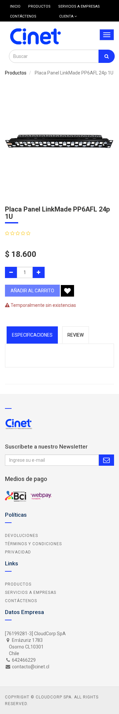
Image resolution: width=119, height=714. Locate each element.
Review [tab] (75, 335)
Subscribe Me (106, 460)
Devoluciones (21, 535)
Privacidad (18, 552)
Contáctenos (21, 600)
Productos (15, 72)
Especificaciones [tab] (32, 335)
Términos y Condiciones (33, 544)
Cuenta (66, 16)
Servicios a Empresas (30, 592)
